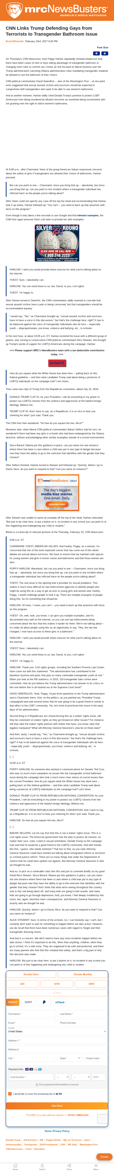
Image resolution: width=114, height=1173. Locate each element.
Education (39, 1149)
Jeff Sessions (30, 1140)
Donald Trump (13, 1140)
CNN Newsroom (14, 1149)
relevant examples (87, 215)
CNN (62, 1144)
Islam (87, 1140)
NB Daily (72, 1144)
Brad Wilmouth (15, 41)
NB (41, 1140)
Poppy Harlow (53, 1140)
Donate (104, 1156)
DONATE (57, 363)
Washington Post (88, 1144)
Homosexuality (13, 1144)
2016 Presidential (48, 1144)
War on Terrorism (72, 1140)
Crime (28, 1149)
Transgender (30, 1144)
